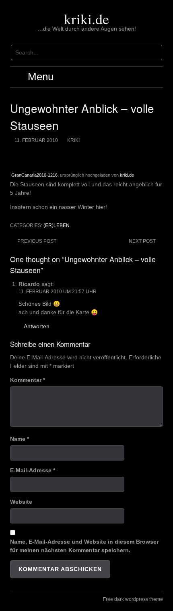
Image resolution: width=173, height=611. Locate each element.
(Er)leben (56, 225)
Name (19, 439)
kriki (73, 140)
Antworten (36, 326)
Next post (142, 241)
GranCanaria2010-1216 (34, 175)
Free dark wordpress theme (133, 599)
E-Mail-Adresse (32, 470)
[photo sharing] (12, 157)
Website (21, 501)
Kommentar (27, 380)
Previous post (36, 241)
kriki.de (86, 18)
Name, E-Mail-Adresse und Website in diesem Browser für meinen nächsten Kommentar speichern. (84, 545)
